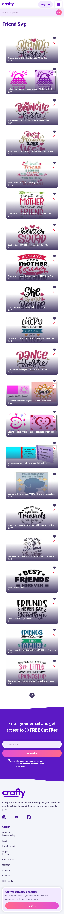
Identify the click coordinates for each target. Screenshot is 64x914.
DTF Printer (8, 880)
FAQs (4, 840)
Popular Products (6, 853)
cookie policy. (32, 899)
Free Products (9, 846)
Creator (6, 875)
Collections (8, 859)
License (6, 870)
